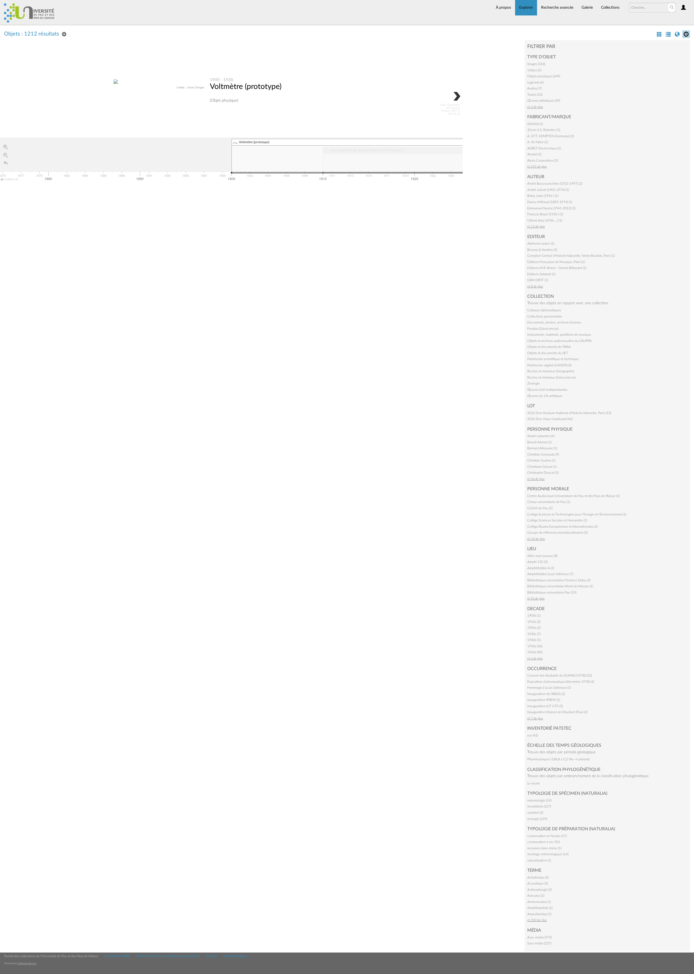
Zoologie (533, 383)
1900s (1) (534, 615)
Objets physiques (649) (543, 76)
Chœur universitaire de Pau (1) (548, 502)
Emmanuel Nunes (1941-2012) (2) (551, 208)
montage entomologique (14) (547, 854)
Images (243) (536, 64)
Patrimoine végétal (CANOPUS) (549, 365)
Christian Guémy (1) (541, 460)
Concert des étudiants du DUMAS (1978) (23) (559, 675)
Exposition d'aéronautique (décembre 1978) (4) (560, 681)
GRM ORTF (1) (537, 280)
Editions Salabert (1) (541, 274)
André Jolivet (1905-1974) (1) (548, 189)
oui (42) (532, 735)
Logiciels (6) (535, 82)
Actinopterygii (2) (539, 889)
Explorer (526, 7)
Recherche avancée (557, 7)
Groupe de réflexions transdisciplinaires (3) (557, 532)
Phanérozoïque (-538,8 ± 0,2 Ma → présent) (558, 759)
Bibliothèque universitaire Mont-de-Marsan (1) (560, 586)
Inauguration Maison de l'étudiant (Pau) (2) (557, 712)
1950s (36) (534, 646)
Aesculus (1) (535, 895)
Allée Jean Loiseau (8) (542, 556)
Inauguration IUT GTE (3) (545, 706)
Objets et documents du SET (547, 353)
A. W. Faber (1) (537, 142)
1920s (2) (534, 627)
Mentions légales (235, 956)
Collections (610, 7)
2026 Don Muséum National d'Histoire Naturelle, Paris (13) (569, 413)
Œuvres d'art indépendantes (547, 389)
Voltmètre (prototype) (245, 86)
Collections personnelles (544, 316)
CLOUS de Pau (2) (539, 508)
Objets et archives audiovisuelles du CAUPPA (559, 340)
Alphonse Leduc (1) (540, 243)
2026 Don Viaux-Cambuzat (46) (550, 419)
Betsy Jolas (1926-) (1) (542, 195)
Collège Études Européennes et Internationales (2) (562, 526)
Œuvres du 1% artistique (544, 396)
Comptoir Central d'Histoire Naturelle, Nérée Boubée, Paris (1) (571, 255)
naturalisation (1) (539, 860)
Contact (211, 956)
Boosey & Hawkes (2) (542, 249)
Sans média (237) (539, 943)
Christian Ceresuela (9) (543, 454)
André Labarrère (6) (540, 436)
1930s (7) (534, 634)
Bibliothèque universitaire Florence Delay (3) (558, 580)
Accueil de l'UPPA (117, 956)
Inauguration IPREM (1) (543, 699)
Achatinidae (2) (538, 877)
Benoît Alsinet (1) (539, 442)
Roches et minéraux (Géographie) (550, 371)
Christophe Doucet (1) (543, 472)
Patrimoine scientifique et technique (553, 359)
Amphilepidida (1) (539, 907)
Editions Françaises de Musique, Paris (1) (556, 262)
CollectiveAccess (27, 963)
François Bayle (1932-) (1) (545, 214)
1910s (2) (534, 621)
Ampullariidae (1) (539, 914)
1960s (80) (534, 652)
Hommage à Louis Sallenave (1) (549, 687)
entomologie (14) (539, 800)
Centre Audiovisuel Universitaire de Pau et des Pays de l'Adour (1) (573, 496)
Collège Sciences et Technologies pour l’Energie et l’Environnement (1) (576, 514)
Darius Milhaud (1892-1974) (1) (549, 202)
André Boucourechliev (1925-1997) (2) (554, 183)
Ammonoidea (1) (539, 901)
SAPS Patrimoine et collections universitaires (168, 956)
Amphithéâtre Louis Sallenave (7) (550, 574)
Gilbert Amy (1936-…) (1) (544, 220)
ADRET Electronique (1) (544, 148)
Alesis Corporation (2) (542, 160)
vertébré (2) (535, 812)
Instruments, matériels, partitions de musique (559, 334)
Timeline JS (11, 179)
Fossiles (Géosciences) (542, 328)
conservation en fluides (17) (547, 836)
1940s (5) (534, 640)
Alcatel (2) (534, 154)
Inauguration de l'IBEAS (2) (546, 694)
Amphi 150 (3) (537, 561)
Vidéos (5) (534, 70)
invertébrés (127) (539, 806)
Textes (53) (534, 94)
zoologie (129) (537, 819)
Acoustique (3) (537, 883)
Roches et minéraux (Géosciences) (551, 377)
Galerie (587, 7)
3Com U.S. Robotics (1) (543, 130)
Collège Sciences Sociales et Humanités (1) (557, 520)
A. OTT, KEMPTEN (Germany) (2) (550, 136)
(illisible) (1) (535, 124)
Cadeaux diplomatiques (544, 310)
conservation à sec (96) (543, 842)
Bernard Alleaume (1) (542, 448)
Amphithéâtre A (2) (540, 568)
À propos (503, 7)
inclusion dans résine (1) (544, 848)
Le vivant (533, 783)
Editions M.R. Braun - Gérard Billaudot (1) (556, 268)
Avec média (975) (539, 937)
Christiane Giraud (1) (542, 466)
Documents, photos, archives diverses (554, 322)
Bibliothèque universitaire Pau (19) (551, 592)
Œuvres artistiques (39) (543, 100)
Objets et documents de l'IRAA (549, 346)
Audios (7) (534, 88)
